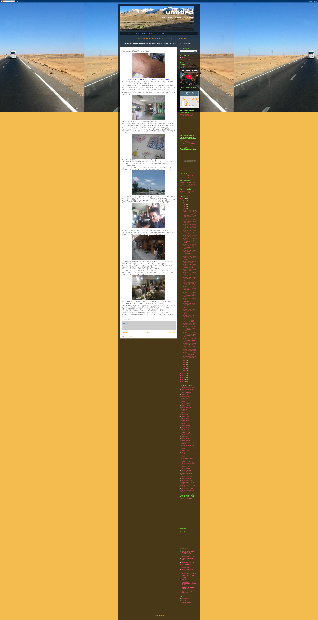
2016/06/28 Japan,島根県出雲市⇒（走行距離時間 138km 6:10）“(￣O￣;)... (189, 283)
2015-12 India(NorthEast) (187, 466)
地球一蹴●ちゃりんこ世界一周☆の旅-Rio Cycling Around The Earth (188, 552)
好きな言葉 (151, 33)
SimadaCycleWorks (186, 602)
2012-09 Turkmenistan (186, 411)
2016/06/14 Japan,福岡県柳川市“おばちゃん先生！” (189, 353)
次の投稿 (125, 333)
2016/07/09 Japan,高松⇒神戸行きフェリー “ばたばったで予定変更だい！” (189, 232)
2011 (183, 381)
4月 (184, 364)
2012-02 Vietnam (185, 396)
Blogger (162, 615)
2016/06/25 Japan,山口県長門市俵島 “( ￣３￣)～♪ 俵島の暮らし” (190, 300)
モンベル (183, 605)
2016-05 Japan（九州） (187, 480)
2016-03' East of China (186, 476)
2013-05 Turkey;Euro (186, 433)
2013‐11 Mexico (185, 438)
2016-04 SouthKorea (186, 478)
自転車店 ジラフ (185, 600)
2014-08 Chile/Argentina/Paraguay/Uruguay (188, 454)
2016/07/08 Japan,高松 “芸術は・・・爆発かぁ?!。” (190, 236)
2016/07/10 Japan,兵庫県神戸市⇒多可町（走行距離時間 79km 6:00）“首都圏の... (189, 226)
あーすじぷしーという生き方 (189, 573)
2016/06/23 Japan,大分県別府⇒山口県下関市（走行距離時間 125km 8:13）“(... (189, 311)
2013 (183, 377)
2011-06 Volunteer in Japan (187, 387)
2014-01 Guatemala (186, 440)
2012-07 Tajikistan (185, 405)
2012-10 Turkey (185, 412)
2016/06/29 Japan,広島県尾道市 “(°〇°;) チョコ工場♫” (189, 279)
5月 (184, 362)
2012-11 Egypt (184, 414)
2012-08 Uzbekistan (186, 407)
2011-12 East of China (186, 392)
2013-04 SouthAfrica (186, 431)
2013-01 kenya (184, 420)
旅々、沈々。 (185, 579)
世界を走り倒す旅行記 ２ (188, 562)
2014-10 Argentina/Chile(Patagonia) (187, 457)
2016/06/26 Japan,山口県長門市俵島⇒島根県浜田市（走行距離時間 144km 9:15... (189, 294)
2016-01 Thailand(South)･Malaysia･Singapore (187, 471)
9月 (184, 204)
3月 (184, 366)
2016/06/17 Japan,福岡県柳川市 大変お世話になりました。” (189, 340)
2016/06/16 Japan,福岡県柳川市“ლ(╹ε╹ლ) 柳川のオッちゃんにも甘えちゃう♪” (189, 345)
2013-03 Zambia (185, 429)
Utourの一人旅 (185, 567)
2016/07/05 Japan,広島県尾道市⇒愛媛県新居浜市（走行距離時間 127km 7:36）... (189, 252)
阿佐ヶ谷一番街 (185, 598)
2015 (183, 373)
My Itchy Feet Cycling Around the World (187, 570)
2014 (183, 375)
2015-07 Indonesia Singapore (188, 462)
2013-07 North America (186, 434)
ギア (158, 33)
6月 (184, 360)
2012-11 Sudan (185, 416)
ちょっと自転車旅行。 (187, 564)
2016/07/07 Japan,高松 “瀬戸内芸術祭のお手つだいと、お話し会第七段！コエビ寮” (190, 240)
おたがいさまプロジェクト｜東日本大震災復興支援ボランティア (189, 583)
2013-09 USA (184, 436)
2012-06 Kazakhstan (186, 401)
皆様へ (129, 33)
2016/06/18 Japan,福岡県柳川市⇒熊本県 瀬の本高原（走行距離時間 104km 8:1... (189, 334)
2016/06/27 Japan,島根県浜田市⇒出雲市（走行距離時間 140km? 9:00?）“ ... (189, 288)
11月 (184, 200)
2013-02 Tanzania (185, 423)
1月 (184, 370)
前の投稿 (173, 333)
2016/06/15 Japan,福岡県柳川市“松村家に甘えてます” (190, 350)
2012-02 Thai (184, 394)
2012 (183, 379)
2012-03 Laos (184, 398)
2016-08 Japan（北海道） (187, 488)
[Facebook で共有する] (130, 319)
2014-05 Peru (184, 449)
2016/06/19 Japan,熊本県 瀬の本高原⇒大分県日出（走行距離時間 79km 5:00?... (189, 328)
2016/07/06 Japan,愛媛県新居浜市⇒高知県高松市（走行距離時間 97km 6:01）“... (189, 246)
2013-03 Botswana (185, 425)
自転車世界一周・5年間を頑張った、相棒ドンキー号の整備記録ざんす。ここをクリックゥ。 (188, 184)
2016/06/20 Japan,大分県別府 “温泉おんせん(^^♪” (189, 324)
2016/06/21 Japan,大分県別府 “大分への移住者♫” (189, 320)
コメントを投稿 (129, 326)
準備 (163, 33)
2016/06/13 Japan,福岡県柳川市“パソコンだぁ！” (189, 357)
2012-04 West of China (186, 400)
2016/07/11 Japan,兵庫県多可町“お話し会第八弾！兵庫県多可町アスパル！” (189, 221)
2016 (183, 198)
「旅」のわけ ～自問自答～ (139, 33)
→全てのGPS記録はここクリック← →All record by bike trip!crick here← (188, 143)
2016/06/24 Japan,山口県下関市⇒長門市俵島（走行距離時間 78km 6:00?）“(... (189, 305)
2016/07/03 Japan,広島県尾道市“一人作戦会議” (189, 262)
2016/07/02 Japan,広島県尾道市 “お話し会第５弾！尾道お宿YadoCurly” (189, 266)
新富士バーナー (185, 604)
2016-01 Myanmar (185, 468)
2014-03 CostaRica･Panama (188, 445)
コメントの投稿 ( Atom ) (130, 336)
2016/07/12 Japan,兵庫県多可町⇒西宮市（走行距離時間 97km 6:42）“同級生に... (189, 216)
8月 (184, 206)
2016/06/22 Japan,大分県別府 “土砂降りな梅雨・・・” (189, 317)
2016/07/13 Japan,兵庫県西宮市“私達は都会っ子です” (190, 211)
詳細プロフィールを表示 (186, 59)
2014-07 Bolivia (185, 450)
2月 (184, 368)
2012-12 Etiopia (185, 418)
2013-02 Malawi (185, 422)
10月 (184, 202)
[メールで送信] (124, 319)
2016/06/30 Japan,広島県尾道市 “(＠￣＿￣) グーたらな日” (189, 274)
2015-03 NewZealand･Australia (188, 460)
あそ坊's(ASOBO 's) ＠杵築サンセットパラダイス (188, 591)
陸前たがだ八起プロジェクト (189, 556)
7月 (184, 208)
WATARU (184, 57)
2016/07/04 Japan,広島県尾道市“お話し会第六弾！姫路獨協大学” (189, 258)
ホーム (123, 33)
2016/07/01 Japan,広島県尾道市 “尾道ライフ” (189, 270)
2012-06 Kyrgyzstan (186, 403)
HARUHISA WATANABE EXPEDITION (188, 588)
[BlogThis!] (126, 319)
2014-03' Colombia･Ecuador (188, 447)
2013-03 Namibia (185, 427)
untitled (180, 12)
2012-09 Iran (184, 409)
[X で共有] (128, 319)
